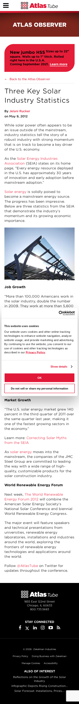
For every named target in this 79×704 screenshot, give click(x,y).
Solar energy (15, 192)
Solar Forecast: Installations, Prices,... (39, 690)
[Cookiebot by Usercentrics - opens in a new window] (59, 313)
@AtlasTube (27, 566)
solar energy (21, 452)
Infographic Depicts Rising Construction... (39, 685)
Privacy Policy (20, 656)
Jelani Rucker (19, 111)
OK (39, 377)
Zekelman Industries (44, 649)
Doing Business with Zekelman (49, 656)
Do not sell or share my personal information (39, 388)
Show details (59, 366)
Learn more (58, 64)
